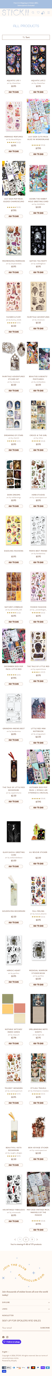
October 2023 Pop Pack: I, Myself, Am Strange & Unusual (38, 790)
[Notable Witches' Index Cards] (13, 1008)
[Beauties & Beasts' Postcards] (38, 356)
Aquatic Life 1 (14, 80)
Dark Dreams (13, 495)
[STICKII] (16, 12)
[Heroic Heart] (13, 950)
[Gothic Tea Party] (38, 240)
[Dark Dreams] (13, 474)
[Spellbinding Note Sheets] (38, 1008)
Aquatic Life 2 (38, 80)
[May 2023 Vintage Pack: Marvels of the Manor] (38, 1189)
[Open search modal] (32, 12)
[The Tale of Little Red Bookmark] (13, 767)
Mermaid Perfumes (13, 137)
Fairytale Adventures (38, 317)
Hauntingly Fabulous (14, 1210)
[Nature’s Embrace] (13, 586)
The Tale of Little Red (38, 666)
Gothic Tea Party (38, 261)
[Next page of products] (37, 1239)
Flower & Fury (13, 317)
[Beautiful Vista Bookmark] (13, 1127)
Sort (28, 37)
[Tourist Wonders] (13, 1067)
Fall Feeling (38, 911)
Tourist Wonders (14, 1088)
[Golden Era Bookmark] (13, 890)
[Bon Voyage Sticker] (38, 1127)
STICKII (18, 1356)
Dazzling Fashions (13, 551)
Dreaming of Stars (13, 435)
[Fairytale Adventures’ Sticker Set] (13, 356)
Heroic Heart (14, 970)
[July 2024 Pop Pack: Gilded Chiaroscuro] (13, 178)
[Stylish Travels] (38, 1067)
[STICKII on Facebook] (3, 1337)
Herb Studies (38, 495)
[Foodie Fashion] (38, 586)
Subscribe (45, 1328)
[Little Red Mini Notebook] (38, 708)
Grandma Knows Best (14, 728)
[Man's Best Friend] (38, 530)
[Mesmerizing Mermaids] (13, 240)
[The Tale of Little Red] (38, 646)
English (4, 1352)
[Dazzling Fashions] (13, 530)
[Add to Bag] (13, 92)
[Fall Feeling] (38, 890)
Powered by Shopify (9, 1361)
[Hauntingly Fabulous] (13, 1189)
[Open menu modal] (48, 12)
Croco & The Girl (38, 435)
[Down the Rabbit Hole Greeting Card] (38, 178)
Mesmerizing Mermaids (13, 261)
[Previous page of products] (15, 1239)
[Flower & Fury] (13, 296)
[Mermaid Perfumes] (13, 116)
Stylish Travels (38, 1088)
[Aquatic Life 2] (38, 60)
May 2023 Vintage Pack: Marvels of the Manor (38, 1212)
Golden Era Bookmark (13, 911)
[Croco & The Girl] (38, 414)
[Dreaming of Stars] (13, 414)
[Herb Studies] (38, 474)
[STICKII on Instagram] (7, 1337)
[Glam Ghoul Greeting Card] (13, 831)
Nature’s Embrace (14, 607)
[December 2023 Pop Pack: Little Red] (13, 646)
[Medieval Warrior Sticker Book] (38, 950)
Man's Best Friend (38, 551)
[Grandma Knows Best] (13, 708)
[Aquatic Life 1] (13, 60)
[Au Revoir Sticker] (38, 831)
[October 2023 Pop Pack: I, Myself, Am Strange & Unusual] (38, 767)
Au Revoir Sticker (38, 852)
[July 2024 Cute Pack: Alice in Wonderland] (38, 116)
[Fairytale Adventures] (38, 296)
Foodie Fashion (38, 607)
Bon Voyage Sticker (38, 1148)
